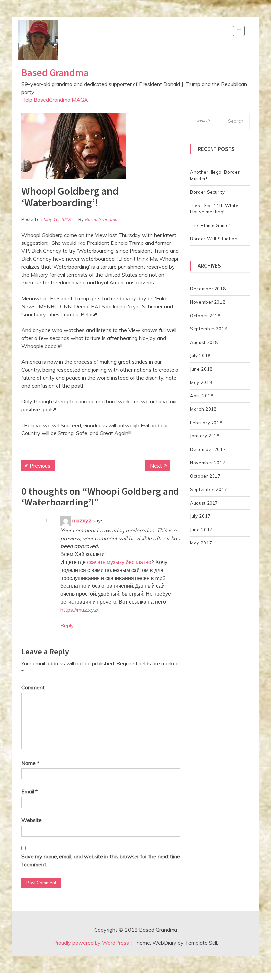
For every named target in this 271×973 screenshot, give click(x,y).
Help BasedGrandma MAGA (54, 99)
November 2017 (207, 462)
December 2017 (208, 449)
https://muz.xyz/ (79, 609)
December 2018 (208, 288)
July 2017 (200, 516)
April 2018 (201, 395)
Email (29, 791)
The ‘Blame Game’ (210, 225)
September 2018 (208, 328)
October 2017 (205, 476)
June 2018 (201, 369)
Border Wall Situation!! (215, 238)
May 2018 (201, 382)
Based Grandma (55, 72)
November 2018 (207, 302)
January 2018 (205, 435)
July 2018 (200, 355)
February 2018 (206, 422)
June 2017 (201, 529)
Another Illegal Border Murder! (215, 175)
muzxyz (81, 520)
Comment (33, 687)
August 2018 (204, 342)
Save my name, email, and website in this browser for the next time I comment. (100, 860)
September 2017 (208, 489)
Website (31, 820)
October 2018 (205, 315)
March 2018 (203, 409)
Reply (67, 625)
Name (30, 763)
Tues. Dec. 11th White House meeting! (214, 209)
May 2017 (201, 542)
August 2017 (204, 502)
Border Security (207, 192)
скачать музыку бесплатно (119, 562)
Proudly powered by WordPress (91, 942)
